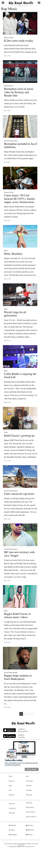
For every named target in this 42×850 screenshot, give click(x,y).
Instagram (13, 834)
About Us (12, 803)
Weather (28, 785)
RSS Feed (30, 830)
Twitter (12, 830)
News (10, 776)
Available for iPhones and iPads (23, 730)
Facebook (13, 825)
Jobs (27, 776)
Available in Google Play (21, 736)
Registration (30, 807)
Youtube (30, 825)
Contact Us (12, 808)
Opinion (11, 795)
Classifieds (29, 781)
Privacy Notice (30, 812)
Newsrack (29, 795)
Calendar (29, 790)
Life (10, 790)
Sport (10, 785)
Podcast (30, 834)
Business (11, 781)
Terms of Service (31, 816)
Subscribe (12, 813)
